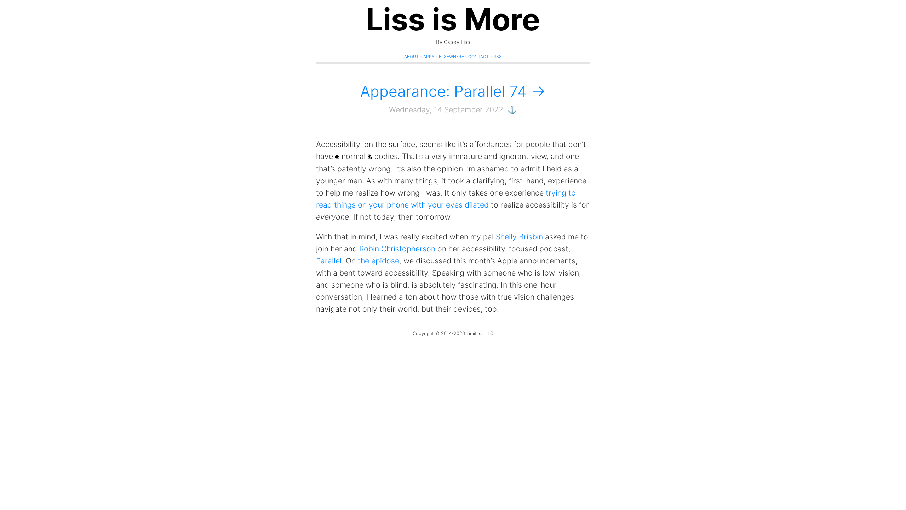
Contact (478, 56)
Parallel (329, 260)
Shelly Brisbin (519, 236)
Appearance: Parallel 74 (445, 91)
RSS (497, 56)
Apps (429, 56)
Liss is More (453, 19)
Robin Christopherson (397, 248)
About (411, 56)
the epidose (378, 260)
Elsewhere (451, 56)
